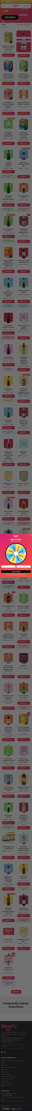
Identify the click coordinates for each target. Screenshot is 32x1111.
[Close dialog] (31, 535)
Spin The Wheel (16, 571)
